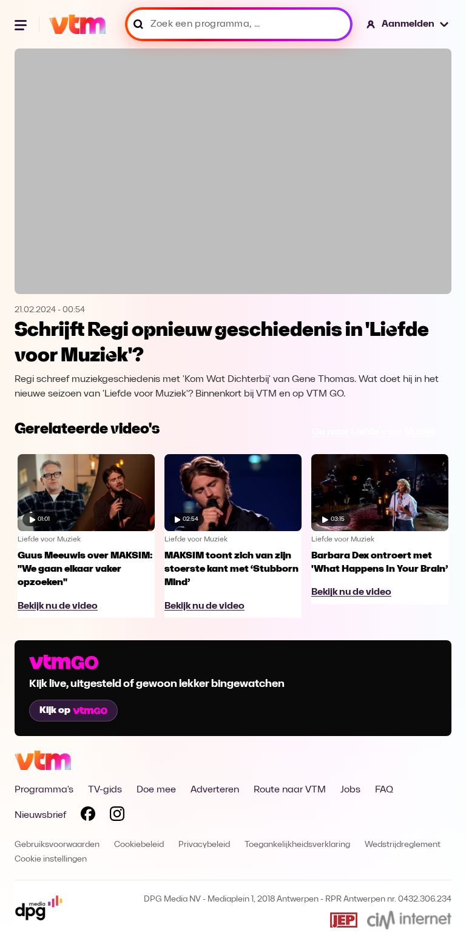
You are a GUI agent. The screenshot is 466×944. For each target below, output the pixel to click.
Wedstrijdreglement (403, 844)
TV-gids (105, 790)
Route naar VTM (290, 790)
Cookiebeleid (139, 844)
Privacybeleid (204, 844)
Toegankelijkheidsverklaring (297, 844)
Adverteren (215, 790)
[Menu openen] (22, 24)
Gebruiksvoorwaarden (57, 844)
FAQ (384, 790)
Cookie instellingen (51, 859)
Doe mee (156, 790)
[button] (408, 24)
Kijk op (54, 710)
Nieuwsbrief (40, 815)
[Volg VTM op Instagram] (117, 816)
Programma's (44, 790)
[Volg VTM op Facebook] (88, 816)
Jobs (350, 790)
